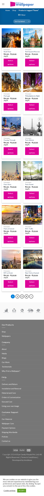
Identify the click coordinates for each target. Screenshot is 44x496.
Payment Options (8, 428)
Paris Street (29, 184)
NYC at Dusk (8, 273)
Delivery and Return (9, 384)
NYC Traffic (29, 229)
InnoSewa (28, 460)
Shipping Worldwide (9, 432)
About (4, 349)
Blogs (4, 358)
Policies (5, 437)
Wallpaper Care (8, 423)
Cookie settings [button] (9, 491)
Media (4, 353)
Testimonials (7, 367)
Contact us (6, 441)
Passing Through (9, 140)
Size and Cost (7, 402)
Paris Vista (7, 184)
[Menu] (3, 4)
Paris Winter (29, 140)
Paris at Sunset (9, 229)
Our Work (6, 362)
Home (7, 10)
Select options (11, 62)
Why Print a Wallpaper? (11, 371)
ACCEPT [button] (22, 490)
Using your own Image (10, 406)
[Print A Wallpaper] (22, 4)
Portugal (7, 96)
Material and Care (9, 393)
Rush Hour (7, 52)
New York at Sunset (32, 273)
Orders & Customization (11, 397)
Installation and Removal (11, 388)
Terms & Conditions (29, 457)
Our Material (7, 419)
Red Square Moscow (32, 52)
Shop (14, 10)
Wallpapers (6, 336)
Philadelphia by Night (32, 96)
